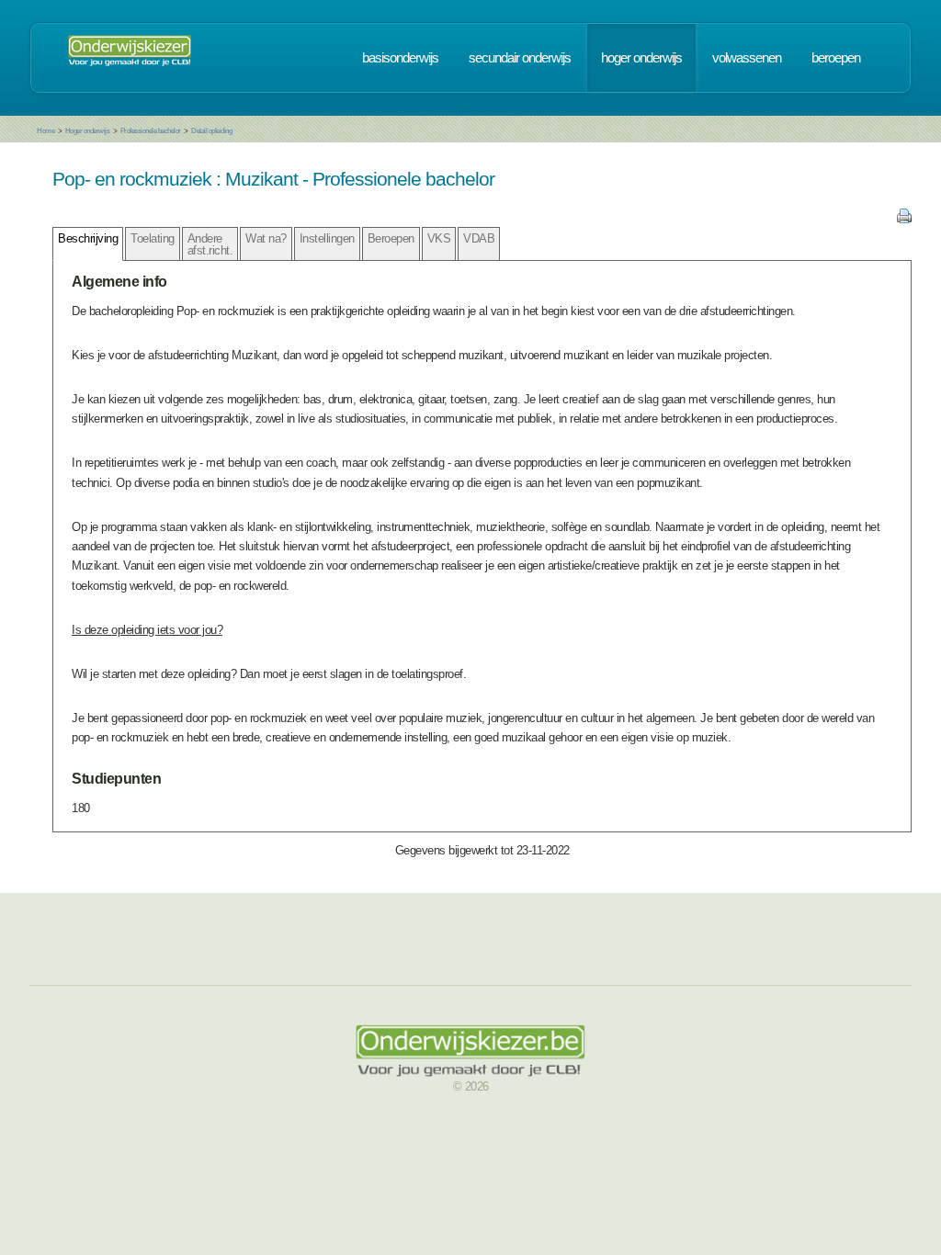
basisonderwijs (400, 58)
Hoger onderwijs (87, 131)
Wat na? (266, 238)
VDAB (478, 238)
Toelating (152, 238)
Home (45, 131)
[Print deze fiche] (904, 219)
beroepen (835, 58)
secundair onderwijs (520, 58)
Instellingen (327, 238)
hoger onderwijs (641, 58)
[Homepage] (129, 58)
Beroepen (391, 238)
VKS (439, 238)
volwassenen (746, 58)
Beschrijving (88, 238)
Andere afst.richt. (210, 244)
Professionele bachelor (150, 131)
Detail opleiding (211, 131)
